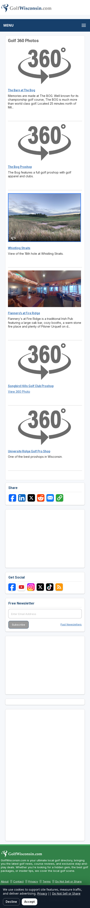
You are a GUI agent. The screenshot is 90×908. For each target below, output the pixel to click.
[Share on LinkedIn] (22, 498)
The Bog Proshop (20, 166)
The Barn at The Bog (21, 90)
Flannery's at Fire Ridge (24, 313)
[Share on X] (31, 498)
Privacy (33, 881)
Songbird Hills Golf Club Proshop (31, 386)
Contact (18, 881)
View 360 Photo (19, 391)
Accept (29, 901)
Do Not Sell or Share (68, 881)
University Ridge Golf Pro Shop (29, 451)
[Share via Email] (50, 498)
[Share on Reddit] (40, 498)
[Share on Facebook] (12, 498)
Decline (11, 901)
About (5, 881)
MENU (8, 25)
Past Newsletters (71, 624)
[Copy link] (59, 498)
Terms (46, 881)
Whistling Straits (19, 248)
